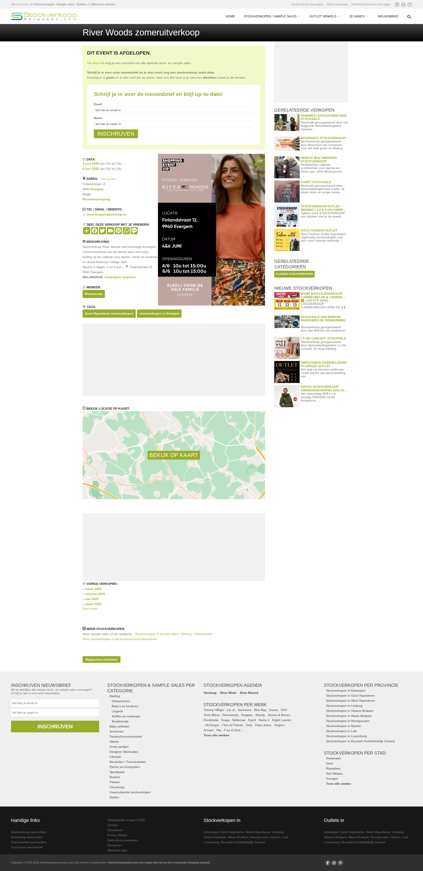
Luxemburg (211, 842)
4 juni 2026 (91, 163)
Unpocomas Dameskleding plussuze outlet (324, 364)
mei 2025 (91, 599)
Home (230, 16)
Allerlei (114, 741)
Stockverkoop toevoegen (307, 4)
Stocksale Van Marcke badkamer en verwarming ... (323, 320)
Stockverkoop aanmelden (28, 832)
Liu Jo (231, 710)
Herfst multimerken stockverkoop (319, 159)
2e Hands (357, 16)
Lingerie (117, 711)
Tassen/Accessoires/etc (125, 736)
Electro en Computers (124, 767)
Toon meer (90, 608)
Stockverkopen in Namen (343, 726)
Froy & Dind (232, 730)
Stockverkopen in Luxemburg (346, 736)
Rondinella (211, 720)
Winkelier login (117, 850)
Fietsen (114, 782)
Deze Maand (249, 692)
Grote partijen (119, 746)
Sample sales (65, 4)
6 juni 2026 (91, 168)
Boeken (114, 777)
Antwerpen (333, 758)
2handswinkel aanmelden (28, 842)
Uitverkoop (116, 787)
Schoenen (116, 731)
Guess (273, 710)
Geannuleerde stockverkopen (130, 792)
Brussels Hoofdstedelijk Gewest (243, 842)
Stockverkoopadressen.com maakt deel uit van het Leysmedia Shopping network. (159, 862)
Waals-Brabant (238, 837)
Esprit (252, 720)
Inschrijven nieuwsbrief (27, 847)
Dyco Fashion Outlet (319, 230)
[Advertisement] (174, 360)
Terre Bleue (212, 715)
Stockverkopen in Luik (341, 731)
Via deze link (96, 63)
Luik (285, 837)
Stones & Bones (279, 715)
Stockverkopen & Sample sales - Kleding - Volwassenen (174, 634)
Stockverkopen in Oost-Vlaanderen (350, 695)
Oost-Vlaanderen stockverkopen (109, 313)
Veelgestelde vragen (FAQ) (126, 820)
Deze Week (228, 692)
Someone (244, 710)
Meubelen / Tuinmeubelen (127, 762)
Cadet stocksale (316, 182)
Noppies (247, 715)
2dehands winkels (103, 4)
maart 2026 (93, 589)
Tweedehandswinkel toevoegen (371, 4)
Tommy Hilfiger (214, 710)
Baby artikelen (119, 726)
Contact (112, 825)
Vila (218, 730)
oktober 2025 (95, 594)
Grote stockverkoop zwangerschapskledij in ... (324, 388)
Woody (260, 715)
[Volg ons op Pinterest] (410, 4)
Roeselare (333, 768)
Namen (275, 837)
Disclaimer (114, 845)
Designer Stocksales (123, 751)
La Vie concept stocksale (323, 338)
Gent (329, 763)
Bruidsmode (120, 721)
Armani (208, 730)
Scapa (225, 720)
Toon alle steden (338, 783)
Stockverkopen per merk (235, 704)
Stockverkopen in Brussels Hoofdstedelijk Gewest (360, 741)
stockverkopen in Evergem (159, 313)
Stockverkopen (44, 4)
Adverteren (115, 830)
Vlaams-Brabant (215, 837)
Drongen (332, 778)
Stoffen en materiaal (126, 716)
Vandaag (210, 692)
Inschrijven (55, 726)
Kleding (114, 696)
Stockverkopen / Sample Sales (270, 16)
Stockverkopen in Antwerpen (346, 690)
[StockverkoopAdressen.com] (44, 16)
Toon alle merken (216, 735)
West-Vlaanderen (258, 832)
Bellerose (238, 720)
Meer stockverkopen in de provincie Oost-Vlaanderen (120, 639)
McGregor (212, 725)
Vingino (279, 725)
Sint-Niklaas (334, 773)
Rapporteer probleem (101, 659)
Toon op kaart (108, 179)
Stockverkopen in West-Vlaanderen (350, 700)
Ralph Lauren (281, 720)
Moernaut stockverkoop (323, 138)
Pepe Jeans (263, 725)
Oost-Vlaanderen (232, 832)
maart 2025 (93, 604)
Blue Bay (260, 710)
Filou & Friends (232, 725)
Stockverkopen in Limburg (344, 705)
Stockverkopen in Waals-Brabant (348, 716)
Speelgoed (116, 772)
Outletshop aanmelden (27, 837)
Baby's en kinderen (125, 706)
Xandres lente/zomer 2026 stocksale (324, 117)
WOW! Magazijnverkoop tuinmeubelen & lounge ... (323, 295)
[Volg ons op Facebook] (397, 4)
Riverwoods (94, 294)
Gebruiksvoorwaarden (122, 840)
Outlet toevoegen (337, 4)
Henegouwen (259, 837)
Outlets (81, 4)
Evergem (97, 189)
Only (249, 725)
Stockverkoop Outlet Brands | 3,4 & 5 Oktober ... (323, 207)
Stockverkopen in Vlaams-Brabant (349, 711)
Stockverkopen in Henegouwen (347, 721)
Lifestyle (115, 757)
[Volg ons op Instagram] (403, 4)
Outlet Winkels (323, 16)
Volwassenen (121, 701)
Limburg (277, 832)
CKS (284, 710)
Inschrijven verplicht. (120, 277)
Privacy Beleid (117, 835)
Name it (264, 720)
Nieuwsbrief (388, 16)
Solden (114, 797)
